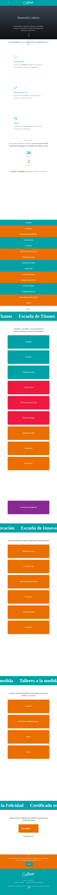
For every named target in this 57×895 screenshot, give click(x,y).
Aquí (29, 864)
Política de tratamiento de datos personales (34, 882)
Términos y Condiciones (19, 882)
